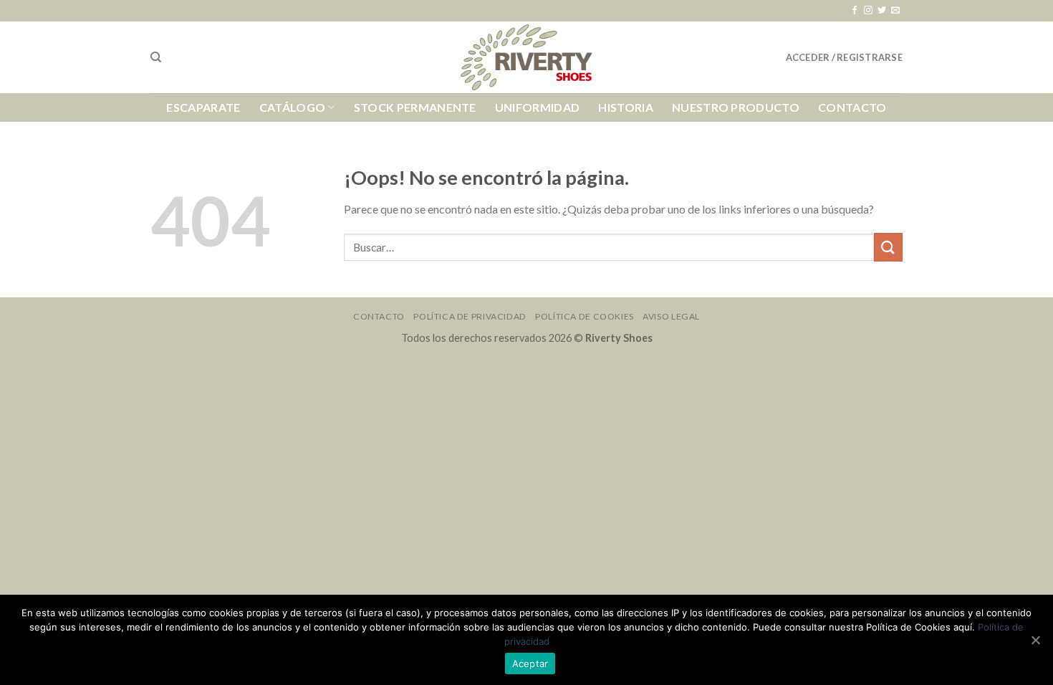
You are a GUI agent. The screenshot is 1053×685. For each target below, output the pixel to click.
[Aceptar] (1035, 640)
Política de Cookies (584, 316)
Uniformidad (537, 107)
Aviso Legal (671, 316)
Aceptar (530, 663)
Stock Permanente (415, 107)
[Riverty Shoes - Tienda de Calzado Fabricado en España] (526, 57)
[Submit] (888, 247)
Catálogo (292, 107)
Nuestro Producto (735, 107)
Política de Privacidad (469, 316)
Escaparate (203, 107)
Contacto (852, 107)
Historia (625, 107)
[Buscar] (155, 57)
